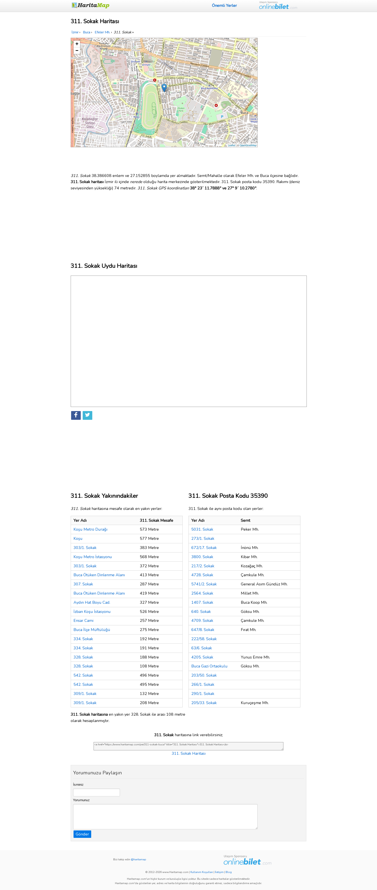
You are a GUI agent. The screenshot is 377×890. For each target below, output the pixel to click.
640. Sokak (201, 611)
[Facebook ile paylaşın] (76, 415)
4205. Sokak (202, 657)
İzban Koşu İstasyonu (92, 611)
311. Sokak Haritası (189, 753)
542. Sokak (83, 675)
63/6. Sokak (201, 648)
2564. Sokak (202, 593)
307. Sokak (83, 584)
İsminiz (78, 784)
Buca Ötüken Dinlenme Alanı (99, 575)
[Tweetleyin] (87, 415)
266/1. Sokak (202, 684)
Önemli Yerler (224, 5)
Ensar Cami (83, 620)
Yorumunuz (81, 800)
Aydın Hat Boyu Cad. (92, 602)
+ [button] (76, 43)
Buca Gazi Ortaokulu (209, 666)
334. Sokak (83, 638)
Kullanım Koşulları (201, 872)
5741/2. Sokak (204, 584)
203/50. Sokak (204, 675)
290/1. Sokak (202, 693)
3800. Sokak (202, 556)
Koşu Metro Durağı (90, 529)
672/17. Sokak (204, 547)
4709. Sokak (202, 620)
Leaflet (231, 145)
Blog (229, 872)
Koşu (78, 538)
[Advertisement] (282, 103)
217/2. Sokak (202, 566)
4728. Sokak (202, 575)
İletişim (219, 872)
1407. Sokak (202, 602)
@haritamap (138, 859)
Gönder (82, 834)
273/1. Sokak (202, 538)
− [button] (76, 50)
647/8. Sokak (202, 629)
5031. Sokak (202, 529)
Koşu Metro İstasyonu (93, 556)
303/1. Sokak (85, 547)
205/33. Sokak (204, 702)
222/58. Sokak (204, 638)
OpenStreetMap (248, 145)
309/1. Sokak (85, 693)
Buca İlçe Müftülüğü (92, 629)
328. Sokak (83, 657)
